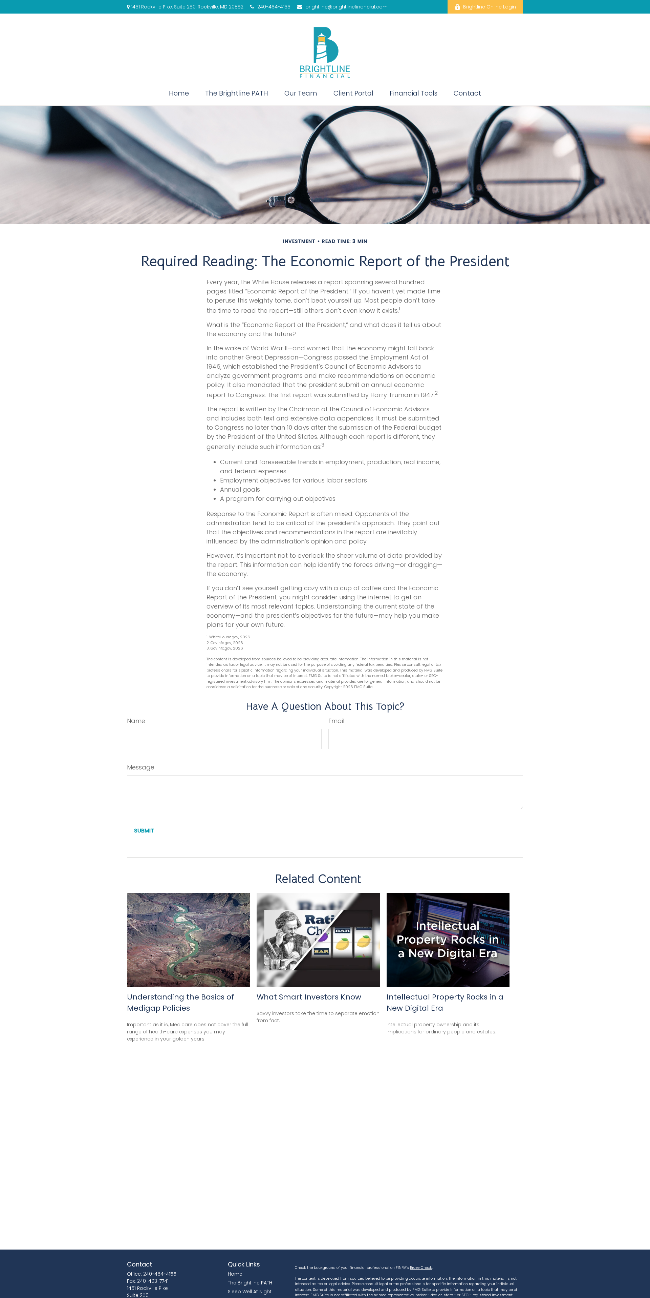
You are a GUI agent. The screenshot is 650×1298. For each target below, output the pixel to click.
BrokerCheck (421, 1267)
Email (336, 721)
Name (136, 721)
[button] (179, 93)
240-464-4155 (273, 6)
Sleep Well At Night (250, 1291)
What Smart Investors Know (309, 997)
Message (140, 767)
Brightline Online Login (489, 6)
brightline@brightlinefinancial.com (346, 6)
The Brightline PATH (250, 1282)
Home (235, 1274)
